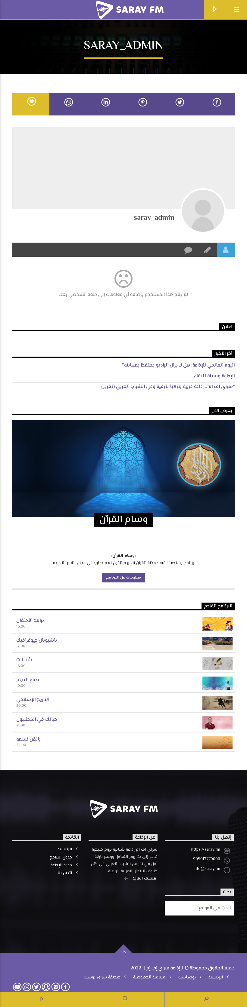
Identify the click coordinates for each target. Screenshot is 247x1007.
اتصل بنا (65, 873)
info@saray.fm (207, 869)
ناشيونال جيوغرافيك (36, 640)
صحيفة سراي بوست (102, 978)
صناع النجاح (27, 680)
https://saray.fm (205, 849)
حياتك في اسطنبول (36, 719)
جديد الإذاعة (61, 865)
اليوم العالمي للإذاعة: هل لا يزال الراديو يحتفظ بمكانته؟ (178, 365)
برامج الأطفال (30, 621)
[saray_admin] (203, 210)
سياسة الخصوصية (149, 978)
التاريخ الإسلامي (32, 700)
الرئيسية (65, 849)
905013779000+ (205, 859)
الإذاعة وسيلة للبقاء (214, 376)
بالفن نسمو (28, 739)
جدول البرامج (61, 857)
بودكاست (187, 978)
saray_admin (154, 218)
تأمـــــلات (24, 660)
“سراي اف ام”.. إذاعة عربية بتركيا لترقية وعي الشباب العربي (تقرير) (168, 387)
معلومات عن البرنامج (123, 578)
